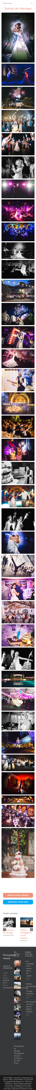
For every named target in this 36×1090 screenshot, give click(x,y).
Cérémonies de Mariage (9, 922)
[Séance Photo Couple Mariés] (17, 1029)
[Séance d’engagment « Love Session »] (17, 978)
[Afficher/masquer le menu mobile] (32, 3)
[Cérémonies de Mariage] (17, 970)
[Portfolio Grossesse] (17, 963)
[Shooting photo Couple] (17, 1000)
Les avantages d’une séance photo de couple (29, 968)
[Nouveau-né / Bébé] (17, 992)
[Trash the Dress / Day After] (17, 1036)
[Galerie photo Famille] (17, 985)
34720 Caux (28, 1081)
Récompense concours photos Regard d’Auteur (29, 1007)
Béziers (10, 1088)
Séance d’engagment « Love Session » (26, 922)
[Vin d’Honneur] (17, 1007)
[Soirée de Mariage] (17, 1014)
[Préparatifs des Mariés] (17, 1021)
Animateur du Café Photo (18, 1060)
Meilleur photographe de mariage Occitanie (29, 989)
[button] (4, 929)
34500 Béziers (8, 1083)
